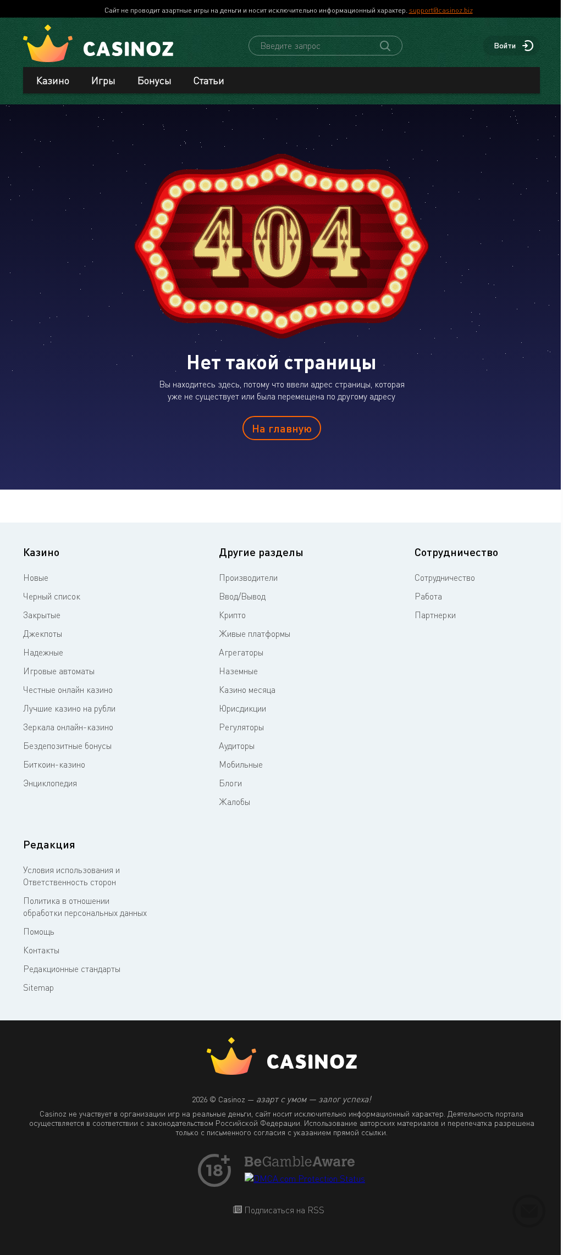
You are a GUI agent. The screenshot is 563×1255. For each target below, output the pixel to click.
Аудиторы (237, 745)
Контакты (41, 950)
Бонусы (154, 80)
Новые (35, 577)
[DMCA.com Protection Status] (305, 1178)
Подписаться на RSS (283, 1209)
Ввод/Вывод (242, 596)
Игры (103, 80)
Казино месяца (247, 689)
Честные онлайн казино (68, 689)
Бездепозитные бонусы (67, 745)
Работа (428, 596)
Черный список (51, 596)
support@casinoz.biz (441, 9)
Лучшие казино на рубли (69, 708)
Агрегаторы (241, 652)
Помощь (38, 931)
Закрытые (41, 614)
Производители (248, 577)
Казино (52, 80)
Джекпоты (42, 633)
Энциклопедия (50, 783)
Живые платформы (254, 633)
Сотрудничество (445, 577)
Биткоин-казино (54, 764)
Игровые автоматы (59, 670)
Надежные (43, 652)
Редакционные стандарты (71, 968)
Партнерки (435, 614)
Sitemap (38, 987)
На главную (282, 428)
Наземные (238, 670)
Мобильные (241, 764)
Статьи (209, 80)
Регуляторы (241, 726)
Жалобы (234, 801)
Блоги (230, 783)
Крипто (232, 614)
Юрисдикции (242, 708)
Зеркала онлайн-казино (68, 726)
